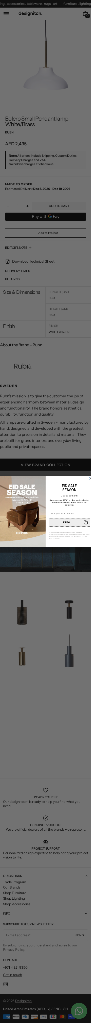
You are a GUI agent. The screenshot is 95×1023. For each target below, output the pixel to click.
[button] (69, 522)
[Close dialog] (90, 478)
